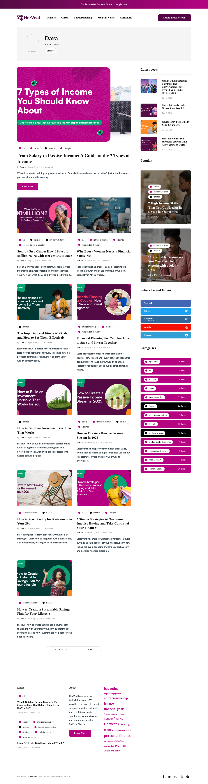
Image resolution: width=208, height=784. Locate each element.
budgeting (111, 688)
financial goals (114, 709)
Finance (51, 17)
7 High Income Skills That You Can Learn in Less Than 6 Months (165, 207)
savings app (108, 741)
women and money (112, 751)
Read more (27, 186)
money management (123, 730)
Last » (90, 649)
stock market (109, 746)
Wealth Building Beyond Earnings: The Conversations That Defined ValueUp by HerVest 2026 (174, 86)
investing (124, 724)
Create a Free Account (174, 17)
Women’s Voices (106, 17)
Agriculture (126, 17)
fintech (121, 714)
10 (73, 649)
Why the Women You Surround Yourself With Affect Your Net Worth (174, 141)
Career (64, 17)
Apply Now (121, 4)
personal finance (117, 735)
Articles (51, 50)
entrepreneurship (116, 698)
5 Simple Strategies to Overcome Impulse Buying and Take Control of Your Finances (103, 523)
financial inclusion (110, 714)
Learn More (80, 733)
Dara (51, 38)
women (120, 745)
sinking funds (119, 741)
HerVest (110, 724)
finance (109, 703)
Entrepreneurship (83, 17)
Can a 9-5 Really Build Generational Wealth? (40, 743)
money (108, 729)
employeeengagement (112, 694)
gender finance (113, 718)
